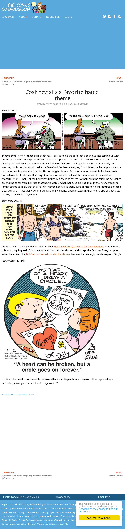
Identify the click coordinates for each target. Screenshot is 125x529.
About (23, 16)
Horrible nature (116, 81)
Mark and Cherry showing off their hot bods (79, 246)
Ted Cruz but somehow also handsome (48, 254)
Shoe (31, 394)
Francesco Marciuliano (71, 516)
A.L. (66, 523)
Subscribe (53, 16)
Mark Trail (21, 394)
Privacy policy (62, 497)
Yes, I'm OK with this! (99, 518)
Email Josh (104, 497)
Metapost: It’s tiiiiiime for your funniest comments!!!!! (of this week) (27, 82)
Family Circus (8, 394)
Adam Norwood (9, 516)
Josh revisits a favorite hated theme (62, 95)
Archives (8, 16)
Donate (36, 16)
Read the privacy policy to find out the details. (98, 510)
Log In (68, 16)
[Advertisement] (55, 44)
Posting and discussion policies (21, 497)
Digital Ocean (55, 512)
